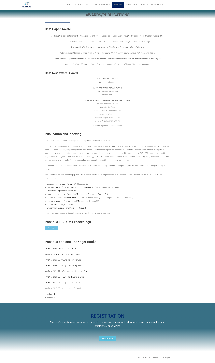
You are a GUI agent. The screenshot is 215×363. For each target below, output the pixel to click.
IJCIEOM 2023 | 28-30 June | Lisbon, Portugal (63, 260)
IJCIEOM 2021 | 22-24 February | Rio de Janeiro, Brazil (66, 271)
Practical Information (152, 5)
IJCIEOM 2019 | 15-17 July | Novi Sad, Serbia (63, 282)
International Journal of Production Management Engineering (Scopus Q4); (77, 194)
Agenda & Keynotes (100, 5)
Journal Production (55, 204)
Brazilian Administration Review (60, 184)
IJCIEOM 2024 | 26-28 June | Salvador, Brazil (63, 254)
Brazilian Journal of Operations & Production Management (71, 187)
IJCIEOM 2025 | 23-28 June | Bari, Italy (60, 248)
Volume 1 (51, 294)
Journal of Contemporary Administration (63, 197)
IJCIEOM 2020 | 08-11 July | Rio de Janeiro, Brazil (64, 277)
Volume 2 (51, 297)
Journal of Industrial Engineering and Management (67, 201)
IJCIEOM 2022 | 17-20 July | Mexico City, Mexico (64, 265)
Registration (81, 5)
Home (68, 5)
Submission (131, 5)
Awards (118, 5)
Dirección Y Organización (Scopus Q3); (62, 191)
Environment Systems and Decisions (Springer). (66, 208)
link (160, 150)
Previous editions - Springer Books (70, 242)
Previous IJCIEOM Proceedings (68, 222)
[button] (51, 228)
